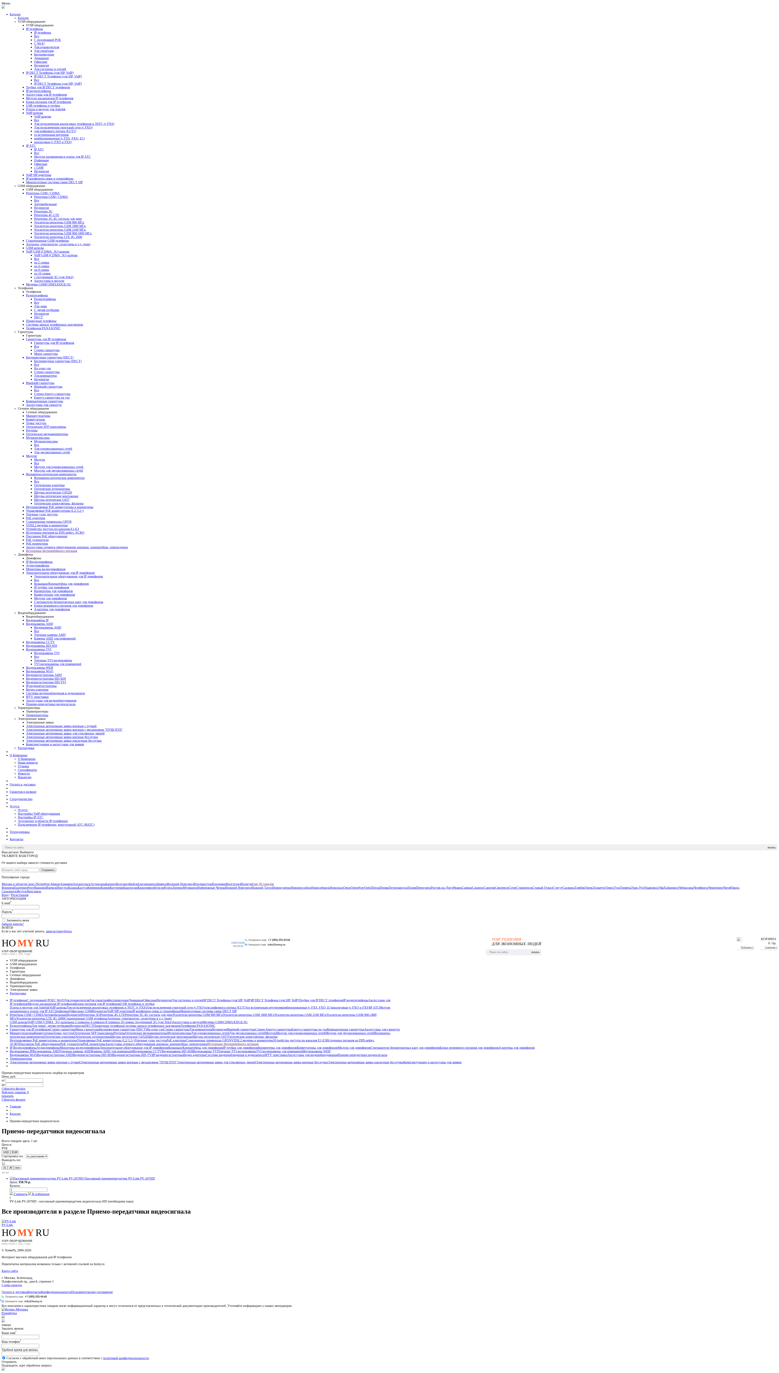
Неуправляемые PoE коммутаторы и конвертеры (59, 507)
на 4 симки (41, 266)
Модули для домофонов (50, 598)
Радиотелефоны (37, 295)
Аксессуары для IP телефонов (46, 94)
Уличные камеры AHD (50, 635)
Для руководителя (46, 47)
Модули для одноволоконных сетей (58, 467)
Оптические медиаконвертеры (47, 434)
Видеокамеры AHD (39, 624)
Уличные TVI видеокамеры (53, 660)
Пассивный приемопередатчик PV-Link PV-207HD (119, 1178)
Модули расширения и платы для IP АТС (62, 156)
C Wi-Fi (39, 43)
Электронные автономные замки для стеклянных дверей (65, 733)
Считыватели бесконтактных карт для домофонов (68, 602)
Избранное (747, 947)
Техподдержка (20, 832)
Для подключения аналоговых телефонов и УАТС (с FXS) (74, 124)
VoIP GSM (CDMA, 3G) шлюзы (47, 251)
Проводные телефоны (41, 321)
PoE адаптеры (35, 518)
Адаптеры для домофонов (52, 609)
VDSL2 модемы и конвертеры (47, 525)
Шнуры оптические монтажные (56, 496)
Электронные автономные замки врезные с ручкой (61, 726)
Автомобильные (45, 204)
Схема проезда (12, 1285)
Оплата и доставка (23, 784)
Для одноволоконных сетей (53, 448)
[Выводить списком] (7, 1172)
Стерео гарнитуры (47, 350)
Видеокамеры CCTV (40, 642)
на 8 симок (41, 270)
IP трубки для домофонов (51, 587)
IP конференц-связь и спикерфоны (49, 178)
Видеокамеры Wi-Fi (39, 671)
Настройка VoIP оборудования (39, 813)
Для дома (40, 306)
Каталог (15, 14)
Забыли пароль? (13, 924)
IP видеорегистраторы (41, 686)
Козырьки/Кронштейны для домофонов (61, 583)
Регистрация (19, 895)
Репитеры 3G (43, 211)
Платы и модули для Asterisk (46, 109)
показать (8, 1096)
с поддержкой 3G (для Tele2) (53, 277)
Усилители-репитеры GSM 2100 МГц (60, 229)
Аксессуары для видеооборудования (51, 700)
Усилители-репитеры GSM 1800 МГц (60, 226)
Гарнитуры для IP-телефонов (46, 339)
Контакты (16, 839)
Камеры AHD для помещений (55, 638)
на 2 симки (41, 262)
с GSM (38, 167)
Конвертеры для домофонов (53, 591)
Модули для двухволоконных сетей (58, 470)
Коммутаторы (35, 419)
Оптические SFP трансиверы (46, 426)
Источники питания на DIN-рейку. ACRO (55, 532)
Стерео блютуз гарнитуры (52, 394)
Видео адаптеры (37, 689)
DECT (38, 317)
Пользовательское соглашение (92, 1292)
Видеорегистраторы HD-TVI (46, 682)
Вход (5, 895)
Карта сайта (10, 1271)
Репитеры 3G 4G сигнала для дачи (58, 218)
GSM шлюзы (35, 248)
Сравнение (771, 947)
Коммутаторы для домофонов (54, 594)
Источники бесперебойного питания (51, 551)
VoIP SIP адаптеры (38, 175)
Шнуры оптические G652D (53, 492)
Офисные (40, 61)
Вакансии (24, 777)
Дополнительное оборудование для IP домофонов (60, 572)
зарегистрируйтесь (59, 931)
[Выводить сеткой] (3, 1172)
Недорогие (41, 65)
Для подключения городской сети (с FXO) (63, 127)
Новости (24, 773)
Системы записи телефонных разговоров (54, 324)
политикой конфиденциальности (126, 1358)
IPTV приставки (37, 697)
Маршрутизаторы (38, 416)
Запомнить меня (17, 920)
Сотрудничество (21, 799)
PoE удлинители (37, 540)
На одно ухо (42, 368)
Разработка (9, 1313)
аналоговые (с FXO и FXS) (53, 142)
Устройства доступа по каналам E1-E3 (52, 529)
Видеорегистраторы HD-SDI (46, 678)
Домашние (41, 58)
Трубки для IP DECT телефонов (48, 87)
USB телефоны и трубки (43, 105)
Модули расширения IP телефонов (49, 98)
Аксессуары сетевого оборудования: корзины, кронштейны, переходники (77, 547)
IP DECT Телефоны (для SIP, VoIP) (50, 72)
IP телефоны (34, 29)
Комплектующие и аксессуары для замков (55, 744)
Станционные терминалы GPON (49, 521)
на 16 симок (42, 273)
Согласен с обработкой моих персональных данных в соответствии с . (78, 1358)
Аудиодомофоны (37, 565)
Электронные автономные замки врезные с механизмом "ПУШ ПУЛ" (74, 729)
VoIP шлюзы (34, 113)
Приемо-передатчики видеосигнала (50, 704)
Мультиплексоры (38, 437)
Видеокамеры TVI (38, 649)
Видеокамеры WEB (39, 667)
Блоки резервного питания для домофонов (63, 605)
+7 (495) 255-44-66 (279, 939)
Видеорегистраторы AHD (44, 675)
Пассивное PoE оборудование (46, 536)
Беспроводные (44, 54)
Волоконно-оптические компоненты (51, 474)
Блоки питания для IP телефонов (48, 102)
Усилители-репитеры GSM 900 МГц (59, 222)
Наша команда (28, 762)
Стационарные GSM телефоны (47, 240)
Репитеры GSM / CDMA (43, 193)
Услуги (14, 806)
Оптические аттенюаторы (52, 489)
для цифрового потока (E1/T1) (55, 131)
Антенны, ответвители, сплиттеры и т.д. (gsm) (58, 244)
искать (772, 847)
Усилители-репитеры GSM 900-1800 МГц (63, 233)
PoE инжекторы (37, 543)
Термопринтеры (37, 715)
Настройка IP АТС (30, 817)
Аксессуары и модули (49, 280)
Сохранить (48, 870)
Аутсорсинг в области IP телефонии (43, 821)
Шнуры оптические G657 (52, 499)
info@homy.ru (276, 944)
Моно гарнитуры (46, 353)
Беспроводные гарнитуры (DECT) (49, 357)
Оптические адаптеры (49, 485)
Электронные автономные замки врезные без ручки (62, 737)
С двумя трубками (46, 310)
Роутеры (32, 430)
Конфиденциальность (56, 1292)
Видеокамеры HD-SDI (41, 645)
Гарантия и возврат (23, 791)
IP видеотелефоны (38, 91)
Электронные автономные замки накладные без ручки (64, 740)
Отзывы (23, 766)
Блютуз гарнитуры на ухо (52, 397)
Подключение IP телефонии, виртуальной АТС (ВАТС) (56, 824)
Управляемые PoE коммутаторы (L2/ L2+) (55, 510)
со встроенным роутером (51, 134)
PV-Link (7, 1225)
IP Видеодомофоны (39, 562)
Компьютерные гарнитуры (44, 401)
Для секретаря (44, 51)
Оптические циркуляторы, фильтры (59, 503)
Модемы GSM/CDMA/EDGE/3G (48, 284)
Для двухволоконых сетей (52, 452)
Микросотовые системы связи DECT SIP (54, 182)
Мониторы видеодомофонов (46, 569)
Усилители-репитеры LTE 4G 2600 (58, 237)
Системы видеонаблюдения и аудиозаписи (55, 693)
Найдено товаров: (15, 1092)
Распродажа (26, 748)
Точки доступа (36, 423)
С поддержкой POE (47, 40)
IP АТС (31, 145)
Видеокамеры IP (37, 620)
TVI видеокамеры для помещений (57, 664)
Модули (31, 456)
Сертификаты (27, 770)
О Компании (18, 755)
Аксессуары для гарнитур (44, 405)
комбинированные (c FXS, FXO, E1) (59, 138)
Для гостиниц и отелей (50, 69)
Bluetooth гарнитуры (40, 383)
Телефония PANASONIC (43, 328)
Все (36, 36)
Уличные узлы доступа (42, 514)
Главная (15, 1106)
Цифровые (41, 160)
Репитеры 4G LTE (46, 215)
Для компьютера (45, 375)
